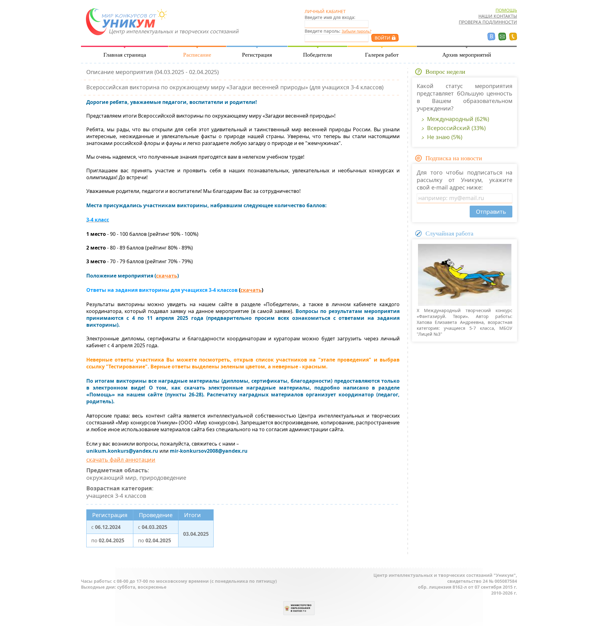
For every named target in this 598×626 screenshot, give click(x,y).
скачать (166, 275)
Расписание (197, 55)
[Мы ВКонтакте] (491, 36)
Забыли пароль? (356, 31)
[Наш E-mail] (502, 36)
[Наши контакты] (513, 36)
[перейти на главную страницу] (161, 40)
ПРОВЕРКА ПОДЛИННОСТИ (488, 22)
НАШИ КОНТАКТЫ (497, 16)
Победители (317, 55)
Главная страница (124, 55)
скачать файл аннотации (120, 459)
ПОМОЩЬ (506, 10)
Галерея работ (382, 55)
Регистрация (257, 55)
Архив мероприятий (466, 55)
